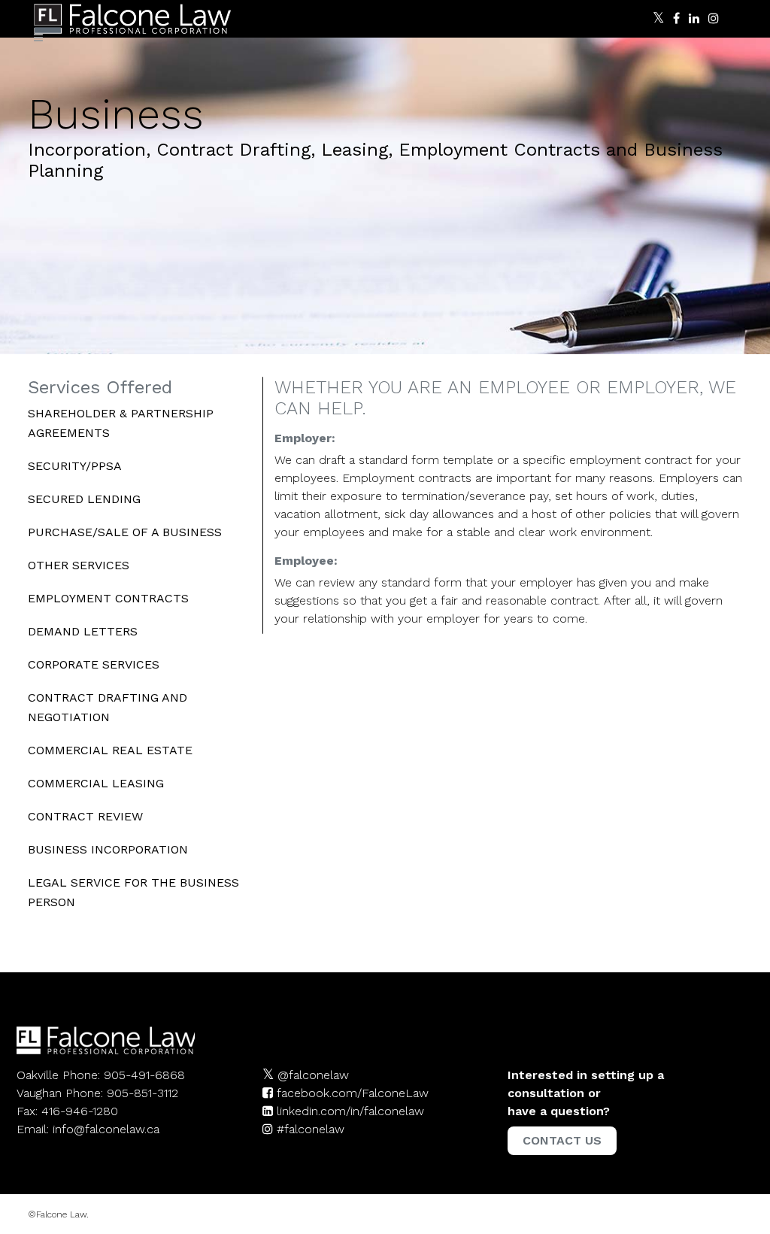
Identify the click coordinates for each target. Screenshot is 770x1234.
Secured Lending (84, 499)
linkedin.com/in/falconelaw (350, 1111)
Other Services (78, 565)
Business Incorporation (108, 849)
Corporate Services (93, 664)
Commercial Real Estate (110, 750)
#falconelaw (310, 1129)
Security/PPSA (75, 466)
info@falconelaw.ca (106, 1129)
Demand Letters (83, 631)
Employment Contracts (108, 598)
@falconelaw (313, 1075)
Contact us (562, 1140)
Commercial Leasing (96, 783)
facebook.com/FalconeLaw (353, 1093)
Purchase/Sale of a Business (125, 532)
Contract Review (85, 816)
